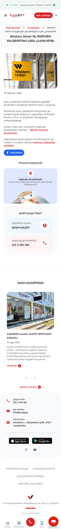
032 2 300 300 (20, 402)
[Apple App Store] (19, 441)
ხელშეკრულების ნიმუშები (30, 476)
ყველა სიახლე (28, 387)
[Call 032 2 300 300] (30, 522)
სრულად (12, 365)
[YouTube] (35, 450)
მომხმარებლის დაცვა (17, 468)
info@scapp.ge (20, 412)
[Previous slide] (26, 378)
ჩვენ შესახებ (13, 27)
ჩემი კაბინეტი (43, 15)
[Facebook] (26, 450)
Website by (30, 513)
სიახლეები (34, 27)
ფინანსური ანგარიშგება (30, 483)
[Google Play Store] (42, 441)
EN (56, 15)
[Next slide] (34, 378)
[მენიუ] (6, 15)
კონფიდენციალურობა (43, 468)
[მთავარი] (19, 15)
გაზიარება (16, 152)
